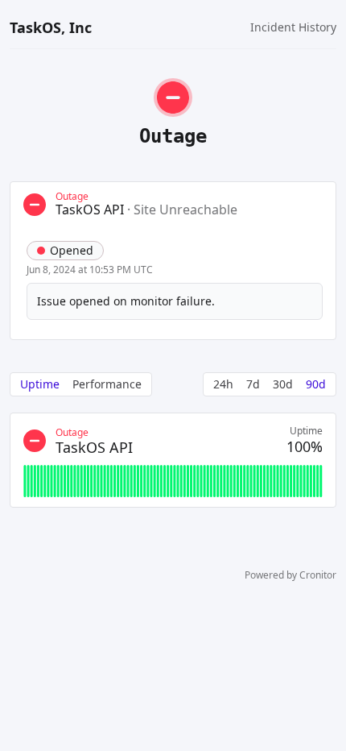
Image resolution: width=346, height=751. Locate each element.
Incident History (293, 27)
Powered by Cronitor (290, 575)
